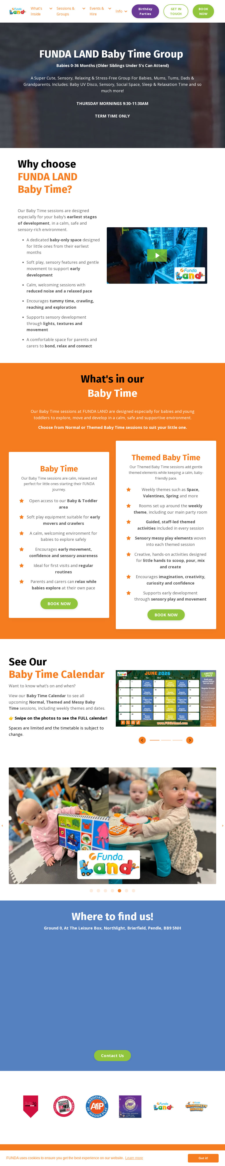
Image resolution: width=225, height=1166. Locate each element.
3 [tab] (105, 890)
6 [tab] (126, 890)
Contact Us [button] (112, 1055)
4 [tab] (112, 890)
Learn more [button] (134, 1158)
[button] (142, 740)
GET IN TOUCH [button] (176, 11)
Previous (2, 825)
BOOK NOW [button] (203, 11)
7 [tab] (133, 890)
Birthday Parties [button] (145, 11)
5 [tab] (119, 890)
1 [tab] (91, 890)
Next (223, 825)
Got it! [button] (203, 1158)
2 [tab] (98, 890)
